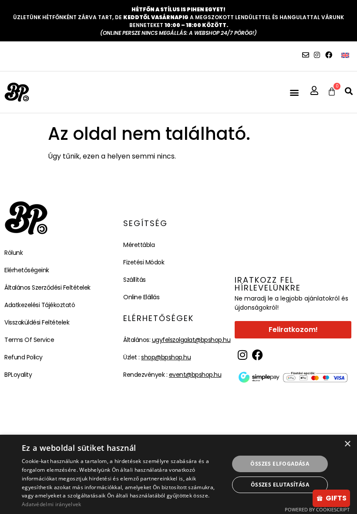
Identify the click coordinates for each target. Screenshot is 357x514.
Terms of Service (29, 339)
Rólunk (13, 252)
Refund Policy (23, 357)
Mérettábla (139, 244)
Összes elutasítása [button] (280, 484)
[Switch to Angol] (345, 55)
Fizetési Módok (143, 262)
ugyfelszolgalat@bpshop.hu (191, 339)
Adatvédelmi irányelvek (51, 504)
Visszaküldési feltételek (36, 322)
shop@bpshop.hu (166, 357)
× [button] (347, 444)
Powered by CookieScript (317, 509)
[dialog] (178, 474)
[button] (294, 92)
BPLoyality (18, 374)
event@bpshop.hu (195, 374)
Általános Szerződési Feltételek (47, 287)
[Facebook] (328, 55)
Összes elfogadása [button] (279, 463)
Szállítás (134, 279)
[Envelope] (305, 55)
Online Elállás (141, 297)
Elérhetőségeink (26, 270)
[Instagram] (317, 55)
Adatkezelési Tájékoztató (39, 305)
